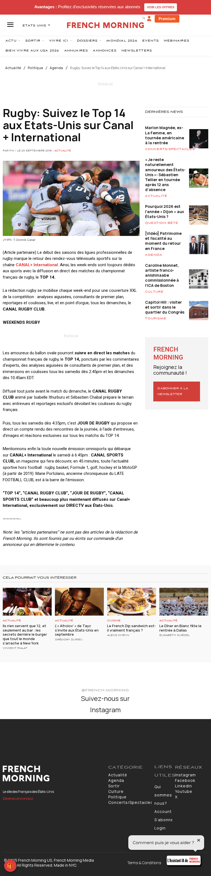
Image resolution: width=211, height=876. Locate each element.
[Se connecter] (149, 18)
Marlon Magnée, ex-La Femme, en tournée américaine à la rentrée (164, 135)
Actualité (13, 68)
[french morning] (105, 25)
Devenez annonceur (18, 798)
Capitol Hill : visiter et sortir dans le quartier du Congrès (164, 307)
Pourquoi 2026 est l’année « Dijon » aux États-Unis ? (164, 211)
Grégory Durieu (68, 639)
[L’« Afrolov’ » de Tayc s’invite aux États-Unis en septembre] (79, 602)
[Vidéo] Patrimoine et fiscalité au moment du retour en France (163, 241)
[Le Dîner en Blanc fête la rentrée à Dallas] (183, 602)
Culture (154, 291)
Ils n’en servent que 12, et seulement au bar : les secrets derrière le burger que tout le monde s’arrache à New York (25, 634)
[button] (143, 18)
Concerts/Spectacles (170, 149)
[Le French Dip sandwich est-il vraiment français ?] (131, 602)
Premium (167, 18)
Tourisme (155, 318)
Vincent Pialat (15, 648)
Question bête (161, 223)
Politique (35, 68)
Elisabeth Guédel (174, 635)
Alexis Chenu (118, 635)
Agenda (56, 68)
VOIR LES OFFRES (160, 7)
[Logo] (53, 774)
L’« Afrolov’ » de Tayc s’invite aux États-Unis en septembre (77, 630)
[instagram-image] (17, 736)
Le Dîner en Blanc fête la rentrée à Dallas (180, 628)
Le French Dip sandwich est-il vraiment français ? (131, 628)
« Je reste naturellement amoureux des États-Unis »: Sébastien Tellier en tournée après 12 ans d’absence (165, 174)
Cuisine (114, 620)
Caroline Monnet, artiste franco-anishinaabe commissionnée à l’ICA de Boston (162, 275)
